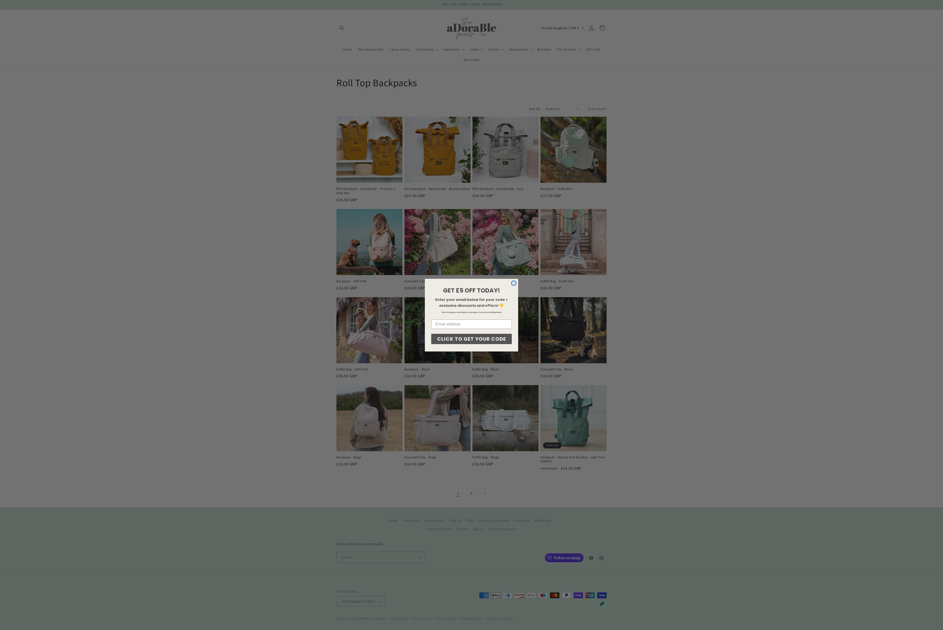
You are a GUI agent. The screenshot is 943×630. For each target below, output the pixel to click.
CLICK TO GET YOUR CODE (471, 339)
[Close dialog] (513, 283)
